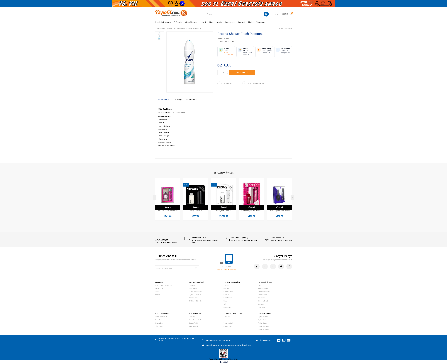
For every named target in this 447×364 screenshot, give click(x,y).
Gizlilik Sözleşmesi (195, 291)
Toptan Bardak (263, 317)
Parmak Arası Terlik (195, 320)
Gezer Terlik (159, 320)
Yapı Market (260, 22)
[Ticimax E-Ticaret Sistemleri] (223, 362)
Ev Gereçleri (178, 22)
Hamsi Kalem (262, 295)
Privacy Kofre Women (223, 211)
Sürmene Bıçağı (263, 301)
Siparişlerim (193, 288)
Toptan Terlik (262, 320)
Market (251, 22)
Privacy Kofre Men (195, 211)
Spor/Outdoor (230, 22)
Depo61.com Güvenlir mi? (163, 285)
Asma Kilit (227, 317)
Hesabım (192, 285)
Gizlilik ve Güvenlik (195, 301)
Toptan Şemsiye (263, 326)
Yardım (157, 291)
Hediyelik (203, 22)
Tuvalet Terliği (193, 326)
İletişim (157, 295)
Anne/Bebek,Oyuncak (163, 22)
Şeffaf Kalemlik (263, 288)
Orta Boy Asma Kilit (264, 291)
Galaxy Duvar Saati (161, 317)
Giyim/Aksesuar (191, 22)
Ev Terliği (192, 317)
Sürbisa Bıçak (159, 323)
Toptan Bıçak (262, 323)
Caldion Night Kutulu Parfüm (279, 211)
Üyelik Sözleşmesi (195, 295)
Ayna (225, 320)
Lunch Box (261, 307)
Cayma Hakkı (193, 298)
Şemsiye (261, 304)
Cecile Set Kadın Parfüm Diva (167, 211)
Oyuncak (226, 285)
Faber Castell (159, 326)
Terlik (225, 304)
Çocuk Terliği (193, 323)
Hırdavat (226, 295)
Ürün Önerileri (191, 100)
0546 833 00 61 (277, 238)
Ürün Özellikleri (163, 100)
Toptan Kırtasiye (263, 329)
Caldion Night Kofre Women (251, 211)
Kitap (211, 22)
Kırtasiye (219, 22)
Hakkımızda (159, 288)
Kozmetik (241, 22)
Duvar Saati (261, 298)
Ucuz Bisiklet (228, 298)
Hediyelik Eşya (228, 291)
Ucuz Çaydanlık (229, 323)
